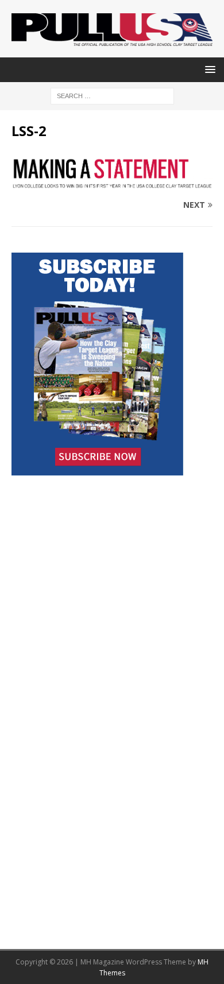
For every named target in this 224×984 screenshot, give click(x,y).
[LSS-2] (112, 182)
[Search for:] (112, 95)
